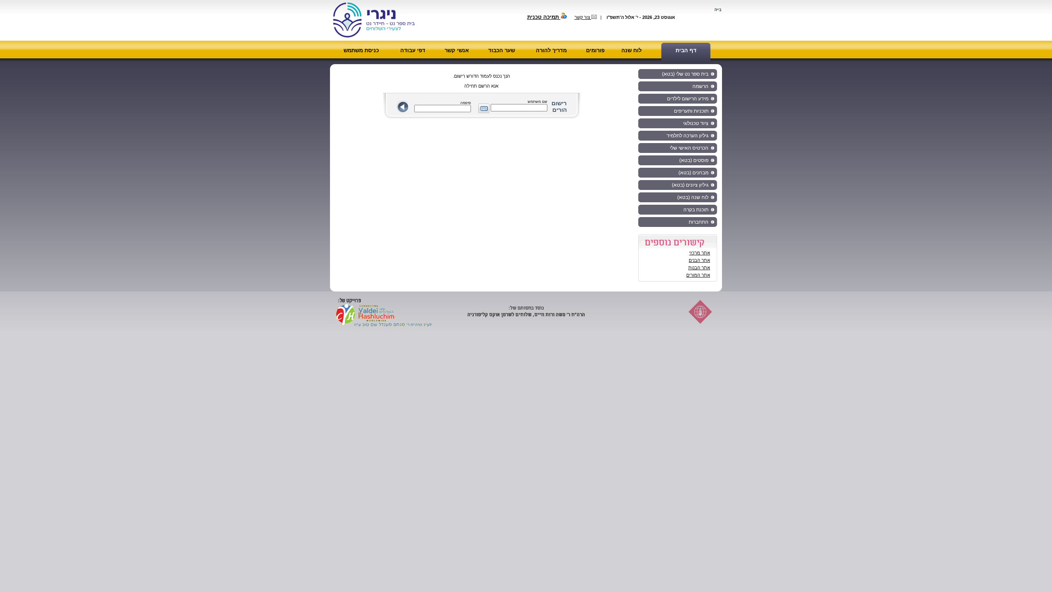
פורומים (595, 50)
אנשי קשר (457, 50)
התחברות (698, 222)
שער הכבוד (501, 50)
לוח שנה (631, 50)
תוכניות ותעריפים (691, 111)
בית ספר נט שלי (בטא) (685, 74)
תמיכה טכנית (544, 17)
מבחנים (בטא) (693, 173)
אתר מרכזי (699, 252)
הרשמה (700, 86)
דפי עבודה (412, 50)
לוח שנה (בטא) (692, 197)
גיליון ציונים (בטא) (690, 185)
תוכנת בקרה (695, 210)
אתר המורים (698, 275)
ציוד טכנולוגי (695, 123)
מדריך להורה (551, 50)
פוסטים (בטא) (693, 160)
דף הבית (686, 50)
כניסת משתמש (361, 50)
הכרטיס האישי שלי (689, 148)
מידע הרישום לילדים (687, 99)
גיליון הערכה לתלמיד (687, 136)
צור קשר (582, 17)
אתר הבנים (699, 260)
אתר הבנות (699, 267)
